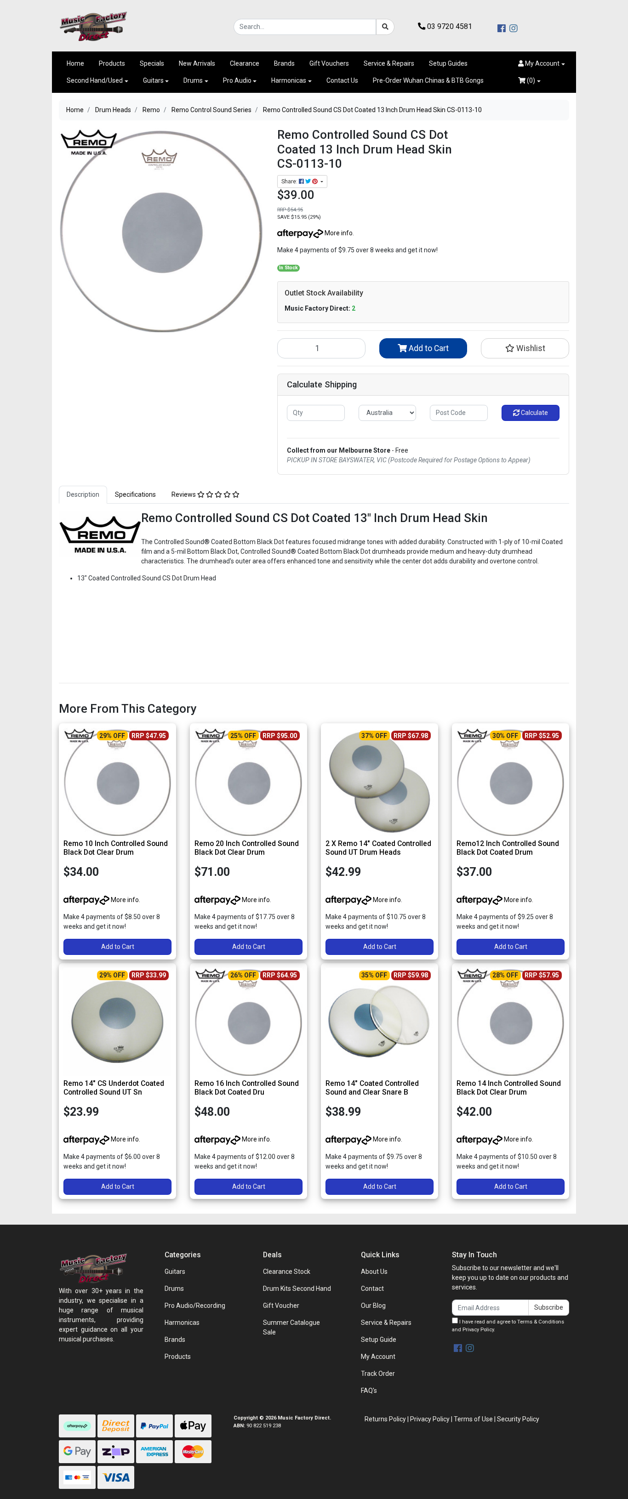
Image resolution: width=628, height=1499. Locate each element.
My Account (378, 1356)
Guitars (153, 80)
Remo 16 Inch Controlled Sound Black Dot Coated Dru (246, 1087)
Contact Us (342, 80)
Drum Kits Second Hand (297, 1288)
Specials (152, 63)
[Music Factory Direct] (93, 26)
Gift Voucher (281, 1305)
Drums (193, 80)
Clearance (244, 63)
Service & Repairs (389, 63)
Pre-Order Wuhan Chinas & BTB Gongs (428, 80)
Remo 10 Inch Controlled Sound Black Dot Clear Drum (115, 848)
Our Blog (373, 1305)
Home (75, 63)
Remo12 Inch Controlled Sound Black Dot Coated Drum (508, 848)
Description (83, 494)
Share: (290, 181)
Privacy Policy (478, 1330)
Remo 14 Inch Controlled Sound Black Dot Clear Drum (509, 1087)
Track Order (378, 1373)
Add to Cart (428, 348)
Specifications (135, 494)
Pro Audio (237, 80)
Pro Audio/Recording (195, 1305)
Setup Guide (378, 1339)
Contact (372, 1288)
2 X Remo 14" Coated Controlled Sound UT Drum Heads (378, 848)
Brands (284, 63)
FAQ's (369, 1390)
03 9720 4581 (448, 26)
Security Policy (518, 1419)
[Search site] (385, 27)
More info (338, 233)
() (530, 80)
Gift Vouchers (329, 63)
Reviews (184, 494)
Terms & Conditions (540, 1322)
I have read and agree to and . (508, 1326)
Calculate (534, 412)
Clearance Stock (286, 1271)
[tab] (83, 495)
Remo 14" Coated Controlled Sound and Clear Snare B (372, 1087)
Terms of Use (473, 1419)
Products (112, 63)
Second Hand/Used (95, 80)
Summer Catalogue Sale (291, 1327)
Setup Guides (448, 63)
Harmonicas (288, 80)
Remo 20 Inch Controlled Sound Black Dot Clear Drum (246, 848)
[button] (541, 63)
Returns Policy (385, 1419)
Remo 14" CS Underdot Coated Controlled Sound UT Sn (113, 1087)
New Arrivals (197, 63)
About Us (374, 1271)
